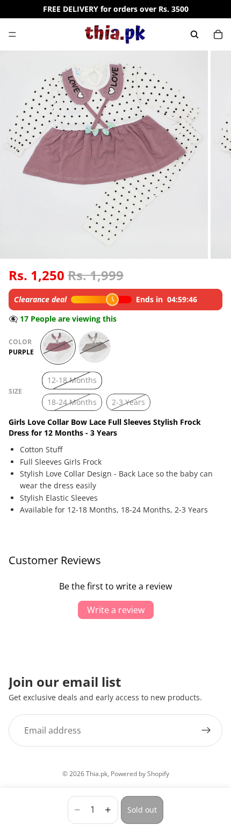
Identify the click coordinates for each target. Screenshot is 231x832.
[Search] (194, 34)
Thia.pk (96, 773)
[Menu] (12, 34)
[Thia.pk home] (115, 34)
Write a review (116, 610)
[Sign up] (206, 730)
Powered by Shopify (140, 773)
